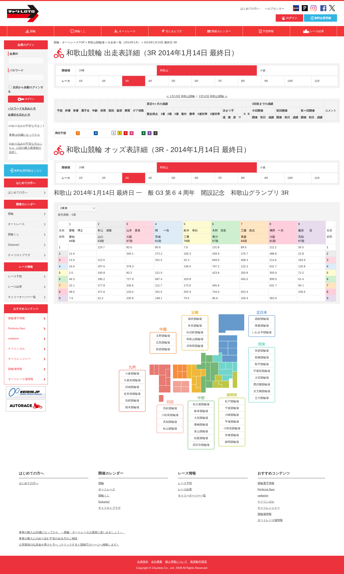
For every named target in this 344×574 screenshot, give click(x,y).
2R (104, 80)
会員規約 (142, 561)
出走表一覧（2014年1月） (124, 42)
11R (317, 80)
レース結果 (15, 286)
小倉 (263, 70)
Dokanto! (13, 244)
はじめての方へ (250, 8)
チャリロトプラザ (19, 255)
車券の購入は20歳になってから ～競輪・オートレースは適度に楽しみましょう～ (72, 532)
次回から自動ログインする (25, 89)
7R (220, 80)
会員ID (14, 53)
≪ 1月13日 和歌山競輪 (180, 96)
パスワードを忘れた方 (22, 108)
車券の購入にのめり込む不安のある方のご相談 (48, 538)
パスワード (16, 70)
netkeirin (13, 338)
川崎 (81, 70)
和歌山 (164, 70)
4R (150, 80)
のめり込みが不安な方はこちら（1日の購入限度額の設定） (25, 148)
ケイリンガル (16, 348)
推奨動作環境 (198, 561)
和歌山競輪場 (96, 42)
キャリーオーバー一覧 (22, 297)
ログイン (29, 99)
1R (80, 80)
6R (196, 80)
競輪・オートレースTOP (69, 42)
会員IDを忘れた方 (19, 114)
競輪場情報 (15, 368)
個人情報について (176, 561)
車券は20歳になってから (24, 134)
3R (127, 80)
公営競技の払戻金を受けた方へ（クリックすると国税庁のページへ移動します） (69, 544)
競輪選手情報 (16, 318)
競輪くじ (13, 234)
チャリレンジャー (19, 358)
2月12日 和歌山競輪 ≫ (213, 96)
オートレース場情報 (20, 379)
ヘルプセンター (274, 8)
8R (243, 80)
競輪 (11, 213)
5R (173, 80)
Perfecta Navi (16, 328)
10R (290, 80)
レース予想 (15, 276)
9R (266, 80)
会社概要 (156, 561)
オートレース (16, 224)
